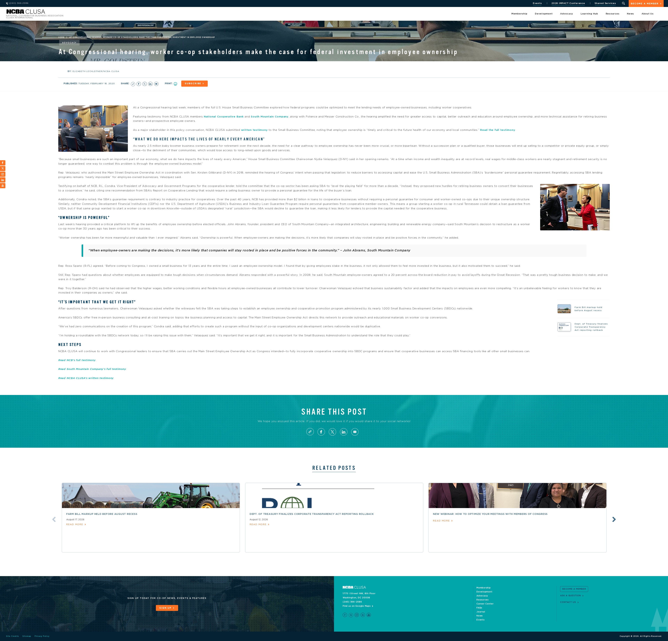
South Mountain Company (269, 116)
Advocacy (566, 14)
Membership (519, 14)
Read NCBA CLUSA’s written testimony (86, 378)
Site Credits (12, 636)
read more (74, 524)
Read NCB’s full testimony (77, 360)
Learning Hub (589, 14)
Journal (480, 612)
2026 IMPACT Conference (568, 3)
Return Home (52, 12)
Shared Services (605, 3)
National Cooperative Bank (224, 116)
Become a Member (645, 4)
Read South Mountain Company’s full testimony (92, 369)
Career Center (485, 604)
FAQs (479, 608)
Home (61, 37)
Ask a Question (570, 596)
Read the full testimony (497, 130)
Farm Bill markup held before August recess (101, 514)
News (630, 14)
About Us (648, 14)
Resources (612, 14)
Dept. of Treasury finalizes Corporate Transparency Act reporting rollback (312, 514)
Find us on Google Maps (357, 606)
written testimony (254, 130)
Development (543, 14)
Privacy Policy (42, 636)
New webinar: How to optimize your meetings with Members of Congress (490, 514)
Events (537, 3)
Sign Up (165, 608)
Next (614, 519)
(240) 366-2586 (352, 602)
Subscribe (193, 83)
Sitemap (26, 636)
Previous (54, 519)
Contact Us (568, 602)
